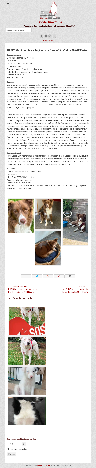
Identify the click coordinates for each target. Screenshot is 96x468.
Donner (11, 454)
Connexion (48, 40)
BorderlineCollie (49, 22)
